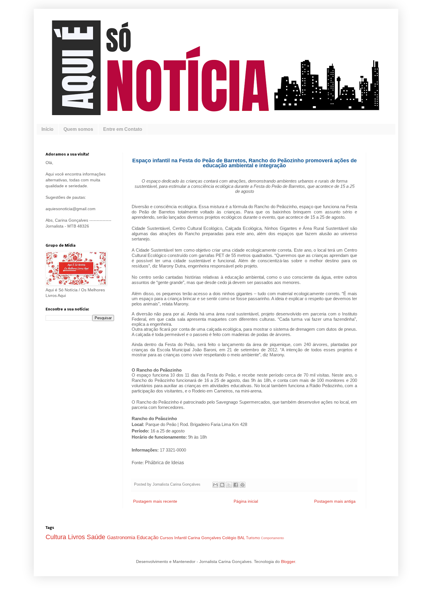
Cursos (167, 537)
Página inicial (246, 501)
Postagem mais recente (155, 501)
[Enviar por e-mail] (215, 485)
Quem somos (78, 129)
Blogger (288, 561)
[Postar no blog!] (222, 485)
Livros (77, 537)
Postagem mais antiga (335, 501)
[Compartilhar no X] (229, 485)
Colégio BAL (234, 537)
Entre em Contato (122, 129)
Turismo (253, 538)
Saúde (97, 537)
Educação (148, 537)
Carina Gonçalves (205, 537)
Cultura (57, 537)
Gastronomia (122, 537)
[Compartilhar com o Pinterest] (242, 485)
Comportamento (272, 538)
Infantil (181, 537)
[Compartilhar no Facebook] (236, 485)
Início (47, 129)
